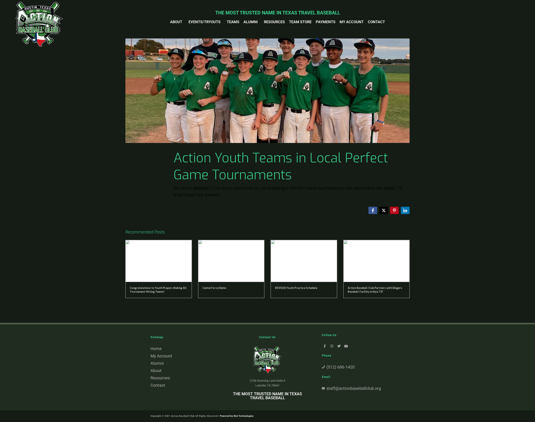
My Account (352, 22)
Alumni (250, 22)
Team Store (300, 22)
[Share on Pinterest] (394, 210)
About (176, 22)
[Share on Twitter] (383, 210)
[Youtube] (346, 346)
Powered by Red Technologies (237, 416)
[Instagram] (332, 346)
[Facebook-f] (325, 346)
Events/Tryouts (204, 22)
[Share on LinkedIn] (405, 210)
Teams (233, 22)
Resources (274, 22)
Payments (325, 22)
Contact (376, 22)
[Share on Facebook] (372, 210)
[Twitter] (339, 346)
